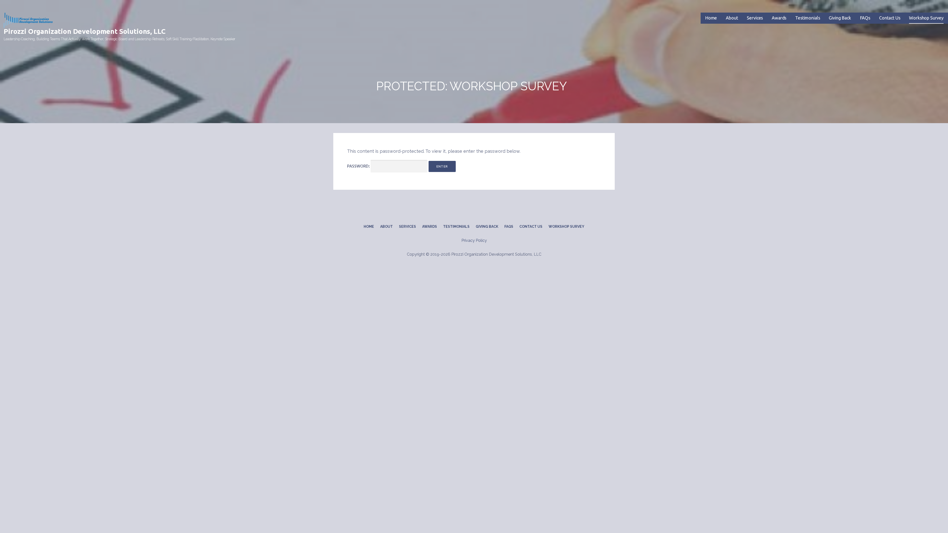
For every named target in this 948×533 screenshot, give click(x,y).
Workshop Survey (926, 17)
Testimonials (807, 17)
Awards (779, 17)
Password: (359, 166)
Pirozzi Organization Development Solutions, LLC (84, 31)
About (732, 17)
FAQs (865, 17)
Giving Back (840, 17)
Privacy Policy (474, 240)
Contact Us (889, 17)
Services (755, 17)
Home (711, 17)
